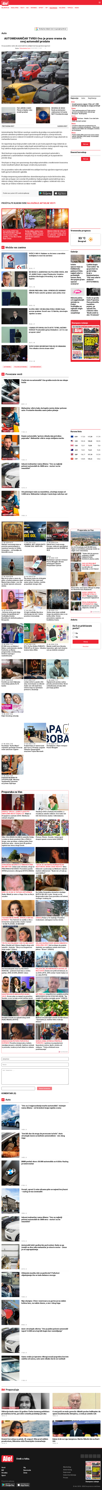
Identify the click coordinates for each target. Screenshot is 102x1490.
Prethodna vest (8, 126)
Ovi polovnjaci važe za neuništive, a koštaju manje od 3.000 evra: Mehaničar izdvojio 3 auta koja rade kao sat (44, 493)
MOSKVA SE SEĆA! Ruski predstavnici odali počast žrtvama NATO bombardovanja (59, 111)
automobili (7, 367)
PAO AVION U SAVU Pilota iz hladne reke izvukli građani (24, 110)
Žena (25, 1473)
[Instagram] (86, 1456)
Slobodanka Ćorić (25, 48)
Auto (4, 33)
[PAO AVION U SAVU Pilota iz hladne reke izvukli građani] (8, 115)
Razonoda (53, 8)
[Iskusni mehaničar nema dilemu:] (10, 1229)
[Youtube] (94, 1456)
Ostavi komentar (44, 1088)
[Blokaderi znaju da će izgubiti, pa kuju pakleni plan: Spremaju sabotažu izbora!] (86, 342)
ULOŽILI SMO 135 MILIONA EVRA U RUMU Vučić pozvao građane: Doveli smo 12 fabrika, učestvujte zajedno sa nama (48, 311)
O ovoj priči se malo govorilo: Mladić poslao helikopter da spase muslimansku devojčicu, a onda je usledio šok (76, 1412)
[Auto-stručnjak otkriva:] (10, 1340)
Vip (46, 8)
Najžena (62, 8)
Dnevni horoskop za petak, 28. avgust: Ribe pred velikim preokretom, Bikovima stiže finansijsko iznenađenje (24, 1440)
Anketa (74, 620)
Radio (77, 8)
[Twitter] (99, 1456)
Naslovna (14, 8)
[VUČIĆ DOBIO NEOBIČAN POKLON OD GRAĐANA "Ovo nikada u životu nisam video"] (14, 353)
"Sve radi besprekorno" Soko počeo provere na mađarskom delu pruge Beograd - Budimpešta (83, 112)
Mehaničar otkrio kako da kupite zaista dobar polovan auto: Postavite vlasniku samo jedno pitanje (44, 409)
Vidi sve (85, 144)
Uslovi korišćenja (69, 1475)
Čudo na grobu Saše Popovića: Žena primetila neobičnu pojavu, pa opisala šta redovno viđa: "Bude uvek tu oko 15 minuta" (93, 306)
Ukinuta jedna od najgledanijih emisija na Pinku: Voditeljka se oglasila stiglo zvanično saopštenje (77, 305)
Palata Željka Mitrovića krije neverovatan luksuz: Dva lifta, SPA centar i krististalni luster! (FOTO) (85, 136)
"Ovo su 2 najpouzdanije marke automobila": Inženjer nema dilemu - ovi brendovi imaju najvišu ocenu (43, 1107)
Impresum (67, 1472)
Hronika (34, 8)
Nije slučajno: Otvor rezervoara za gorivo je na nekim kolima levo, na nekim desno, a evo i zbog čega (43, 1302)
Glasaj (85, 641)
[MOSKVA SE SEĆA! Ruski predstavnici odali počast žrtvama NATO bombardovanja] (43, 115)
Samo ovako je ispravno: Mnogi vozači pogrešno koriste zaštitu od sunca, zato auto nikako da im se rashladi (44, 1358)
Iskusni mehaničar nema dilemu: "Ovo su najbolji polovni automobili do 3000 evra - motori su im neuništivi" (41, 466)
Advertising (67, 1470)
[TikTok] (90, 1456)
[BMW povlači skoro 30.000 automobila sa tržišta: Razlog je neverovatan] (10, 1173)
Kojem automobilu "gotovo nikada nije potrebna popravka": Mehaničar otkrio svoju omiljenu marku (42, 437)
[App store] (60, 193)
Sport (41, 8)
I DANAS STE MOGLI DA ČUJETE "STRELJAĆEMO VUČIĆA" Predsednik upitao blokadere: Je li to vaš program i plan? (48, 330)
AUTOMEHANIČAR (35, 367)
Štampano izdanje (80, 323)
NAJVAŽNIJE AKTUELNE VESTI (41, 203)
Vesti (22, 8)
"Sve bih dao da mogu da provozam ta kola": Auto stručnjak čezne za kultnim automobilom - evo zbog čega (43, 1136)
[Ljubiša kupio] (94, 259)
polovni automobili (20, 367)
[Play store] (45, 193)
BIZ (27, 8)
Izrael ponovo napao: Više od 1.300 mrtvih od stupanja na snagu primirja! (86, 105)
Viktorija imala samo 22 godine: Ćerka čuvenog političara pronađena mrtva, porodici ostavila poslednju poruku (25, 1412)
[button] (48, 48)
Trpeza (70, 8)
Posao (65, 1478)
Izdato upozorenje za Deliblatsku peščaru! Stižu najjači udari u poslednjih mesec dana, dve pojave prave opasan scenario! (78, 274)
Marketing (67, 1467)
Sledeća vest (62, 126)
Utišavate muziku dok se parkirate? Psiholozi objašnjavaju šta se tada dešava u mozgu (40, 1274)
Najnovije (5, 8)
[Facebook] (82, 1456)
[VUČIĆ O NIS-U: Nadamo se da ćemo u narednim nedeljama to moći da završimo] (14, 260)
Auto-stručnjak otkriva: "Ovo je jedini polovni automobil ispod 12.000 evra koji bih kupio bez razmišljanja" (44, 1330)
